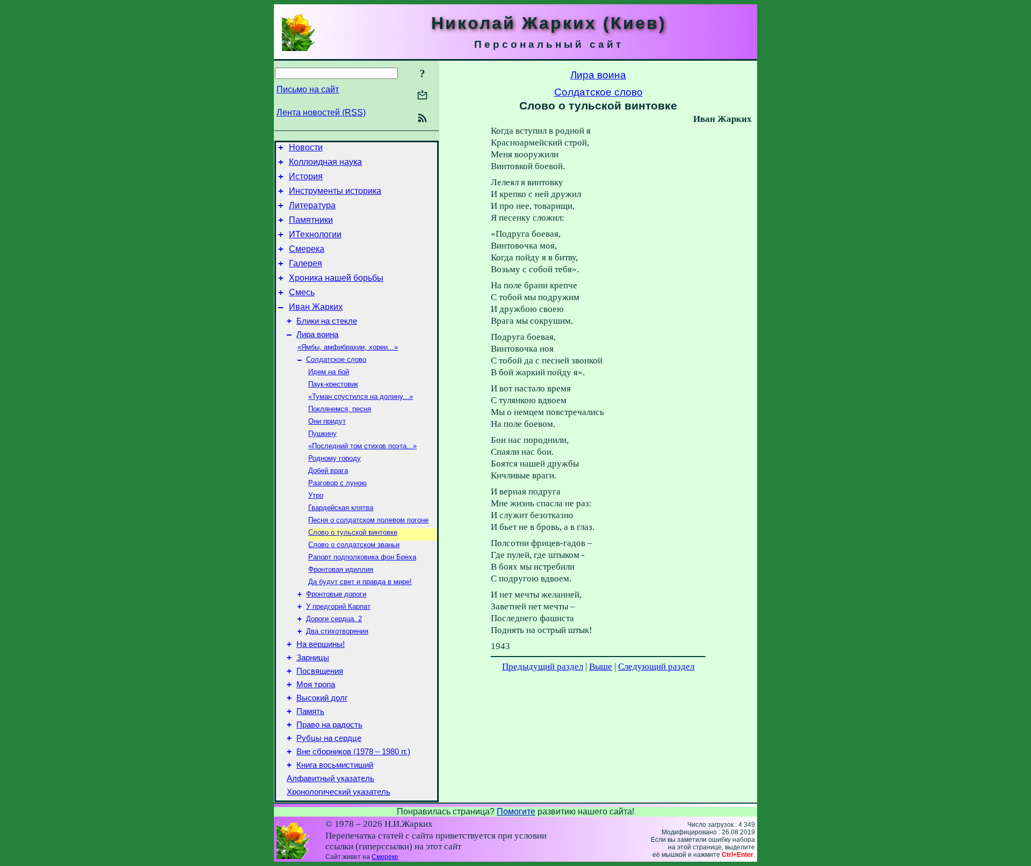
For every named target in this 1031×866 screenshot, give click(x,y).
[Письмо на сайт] (422, 96)
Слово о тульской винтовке (352, 532)
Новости (306, 147)
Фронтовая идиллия (340, 569)
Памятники (311, 219)
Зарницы (312, 657)
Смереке (385, 857)
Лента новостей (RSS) (321, 112)
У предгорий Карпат (338, 606)
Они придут (327, 421)
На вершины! (320, 644)
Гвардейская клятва (340, 508)
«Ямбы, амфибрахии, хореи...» (347, 347)
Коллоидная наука (325, 161)
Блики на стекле (326, 321)
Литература (312, 205)
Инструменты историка (335, 190)
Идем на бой (328, 372)
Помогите (516, 811)
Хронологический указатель (338, 792)
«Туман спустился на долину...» (360, 396)
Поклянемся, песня (339, 409)
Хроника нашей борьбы (336, 277)
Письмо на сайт (308, 89)
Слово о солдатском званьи (354, 545)
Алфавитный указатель (330, 778)
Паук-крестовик (333, 384)
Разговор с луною (337, 483)
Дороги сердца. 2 (334, 619)
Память (310, 711)
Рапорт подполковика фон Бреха (362, 557)
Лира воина (317, 334)
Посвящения (319, 671)
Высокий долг (321, 698)
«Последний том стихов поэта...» (362, 446)
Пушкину (322, 434)
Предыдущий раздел (542, 666)
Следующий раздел (656, 666)
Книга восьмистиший (334, 765)
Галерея (305, 263)
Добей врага (328, 471)
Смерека (306, 248)
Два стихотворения (337, 631)
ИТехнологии (315, 234)
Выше (600, 666)
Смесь (302, 292)
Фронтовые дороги (336, 594)
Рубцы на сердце (328, 738)
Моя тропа (315, 684)
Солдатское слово (336, 359)
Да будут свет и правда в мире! (360, 582)
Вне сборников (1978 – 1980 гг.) (353, 751)
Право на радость (329, 725)
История (306, 176)
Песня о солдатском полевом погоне (368, 520)
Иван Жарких (316, 306)
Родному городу (334, 458)
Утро (315, 495)
